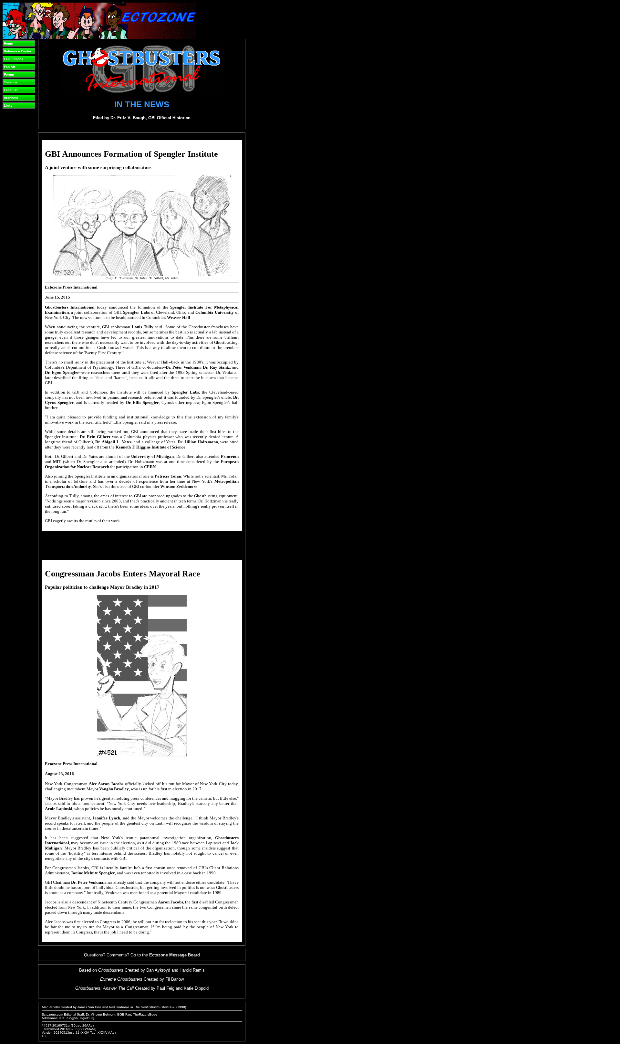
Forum (9, 74)
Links (8, 105)
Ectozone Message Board (174, 955)
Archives (11, 98)
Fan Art (9, 67)
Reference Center (17, 51)
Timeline (10, 82)
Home (8, 43)
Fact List (10, 90)
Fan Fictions (13, 59)
